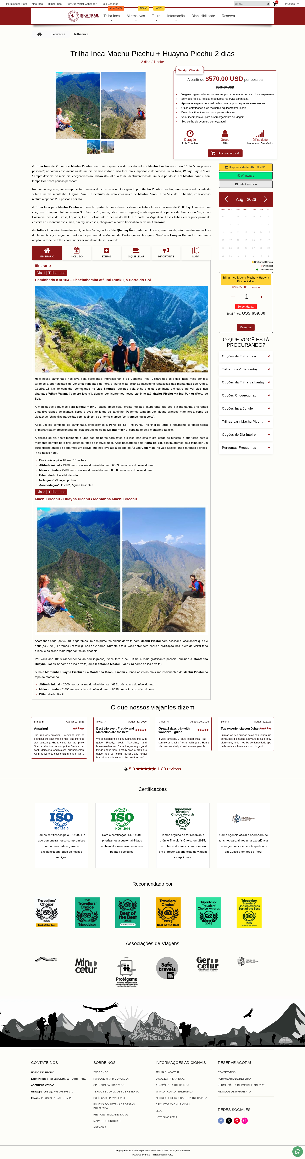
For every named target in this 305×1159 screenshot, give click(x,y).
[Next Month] (265, 199)
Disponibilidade (203, 16)
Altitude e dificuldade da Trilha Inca (181, 1098)
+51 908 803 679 (63, 1091)
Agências (99, 1127)
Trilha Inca (113, 13)
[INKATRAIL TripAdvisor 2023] (168, 912)
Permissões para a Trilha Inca (24, 3)
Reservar (246, 327)
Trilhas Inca (55, 3)
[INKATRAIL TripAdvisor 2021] (87, 912)
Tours (157, 13)
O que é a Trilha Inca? (170, 1078)
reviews (155, 769)
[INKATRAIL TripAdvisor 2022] (127, 912)
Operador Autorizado (108, 1085)
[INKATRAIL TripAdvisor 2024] (208, 912)
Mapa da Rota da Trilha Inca (174, 1091)
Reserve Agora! (228, 153)
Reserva (228, 16)
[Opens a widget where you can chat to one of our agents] (15, 1152)
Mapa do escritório (106, 1121)
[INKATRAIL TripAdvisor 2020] (46, 912)
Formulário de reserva (234, 1078)
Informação (176, 16)
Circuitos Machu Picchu (173, 1104)
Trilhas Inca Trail (168, 1072)
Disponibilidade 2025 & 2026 (247, 167)
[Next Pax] (260, 296)
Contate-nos (226, 1072)
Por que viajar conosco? (81, 3)
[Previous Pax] (233, 296)
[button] (166, 105)
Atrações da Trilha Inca (172, 1085)
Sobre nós (100, 1072)
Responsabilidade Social (110, 1114)
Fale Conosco (110, 3)
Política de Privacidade (109, 1098)
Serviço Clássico (189, 70)
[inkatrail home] (83, 16)
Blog (159, 1110)
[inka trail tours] (39, 34)
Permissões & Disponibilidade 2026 (241, 1085)
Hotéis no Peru (166, 1117)
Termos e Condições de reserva (116, 1091)
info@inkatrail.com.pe (56, 1098)
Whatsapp (247, 175)
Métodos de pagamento (234, 1091)
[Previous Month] (226, 199)
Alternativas (137, 13)
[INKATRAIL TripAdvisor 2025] (249, 912)
